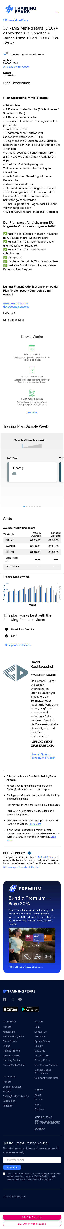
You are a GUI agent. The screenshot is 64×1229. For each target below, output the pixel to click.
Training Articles (11, 1050)
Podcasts (8, 1105)
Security (39, 1046)
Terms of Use (42, 1055)
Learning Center (11, 1060)
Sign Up (7, 1027)
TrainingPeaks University (16, 1096)
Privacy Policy (42, 1060)
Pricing (6, 1046)
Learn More (32, 412)
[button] (24, 506)
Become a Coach (12, 1086)
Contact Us (41, 1031)
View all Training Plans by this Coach (43, 756)
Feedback (40, 1036)
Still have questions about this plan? (22, 867)
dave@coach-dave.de (16, 306)
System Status (42, 1041)
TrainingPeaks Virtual (14, 1065)
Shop (37, 1104)
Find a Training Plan (13, 1036)
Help (37, 1027)
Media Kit (40, 1050)
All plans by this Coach (16, 66)
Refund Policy (45, 857)
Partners (39, 1109)
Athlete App (9, 1031)
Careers (39, 1099)
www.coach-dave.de (15, 303)
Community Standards (46, 1078)
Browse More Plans (16, 20)
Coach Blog (9, 1101)
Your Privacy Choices (46, 1065)
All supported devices (18, 645)
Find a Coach (10, 1041)
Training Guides (11, 1055)
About (38, 1095)
